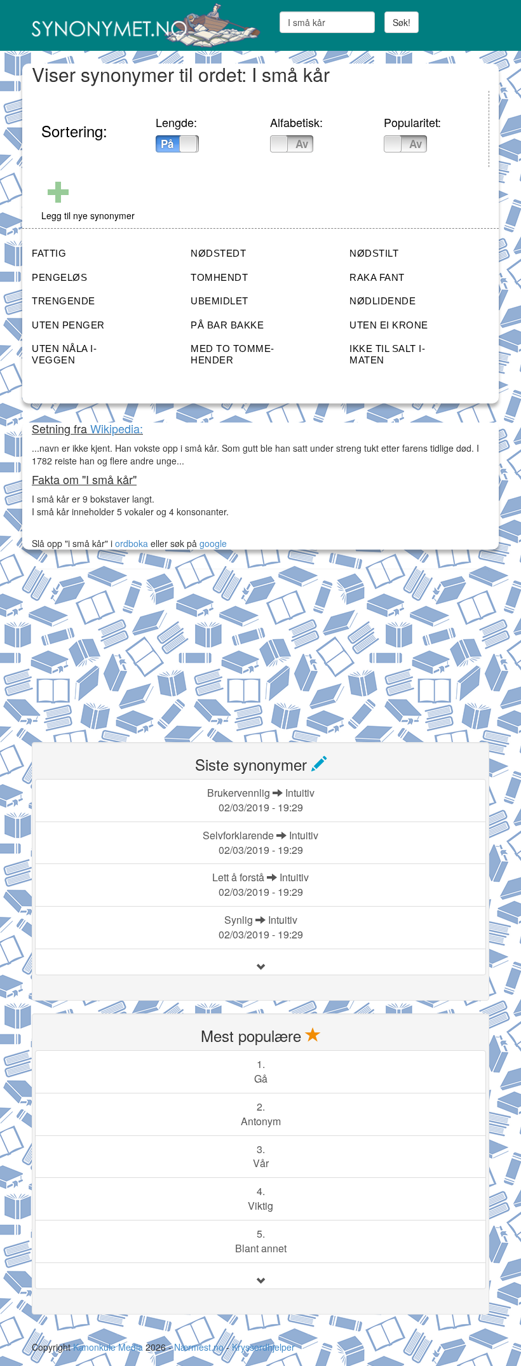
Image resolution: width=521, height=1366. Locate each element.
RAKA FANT (377, 277)
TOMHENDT (219, 277)
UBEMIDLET (219, 300)
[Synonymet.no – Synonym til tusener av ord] (141, 25)
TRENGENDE (63, 300)
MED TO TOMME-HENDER (232, 354)
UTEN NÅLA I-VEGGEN (64, 354)
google (213, 543)
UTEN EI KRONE (388, 325)
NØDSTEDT (218, 253)
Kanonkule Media (109, 1347)
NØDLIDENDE (382, 300)
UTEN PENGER (68, 325)
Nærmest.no (199, 1347)
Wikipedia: (116, 428)
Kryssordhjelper (263, 1347)
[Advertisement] (127, 648)
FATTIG (49, 253)
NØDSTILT (373, 253)
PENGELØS (59, 277)
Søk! (401, 22)
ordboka (130, 543)
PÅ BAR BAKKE (227, 325)
